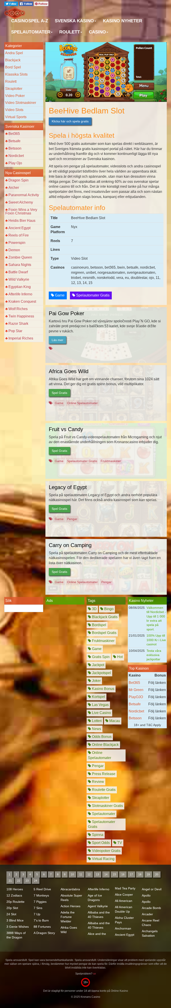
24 (35, 880)
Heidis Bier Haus (21, 220)
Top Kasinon (139, 668)
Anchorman (123, 928)
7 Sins (38, 908)
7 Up (37, 914)
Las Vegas (100, 705)
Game (59, 295)
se (94, 973)
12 (89, 874)
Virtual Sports (15, 117)
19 (148, 874)
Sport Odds (100, 843)
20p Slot (12, 908)
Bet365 (14, 134)
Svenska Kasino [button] (74, 20)
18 (139, 874)
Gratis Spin (100, 657)
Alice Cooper (124, 894)
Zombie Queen (20, 257)
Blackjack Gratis (104, 617)
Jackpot (97, 665)
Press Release (103, 774)
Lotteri (96, 721)
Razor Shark (18, 323)
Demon (14, 250)
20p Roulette (15, 901)
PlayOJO (136, 697)
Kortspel (98, 697)
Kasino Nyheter (122, 20)
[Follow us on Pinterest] (41, 3)
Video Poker (15, 96)
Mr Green (136, 690)
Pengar (72, 519)
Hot (119, 657)
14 (106, 874)
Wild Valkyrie (18, 279)
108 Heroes (14, 889)
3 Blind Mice (15, 920)
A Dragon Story (44, 933)
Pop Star (15, 331)
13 (97, 874)
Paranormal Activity (23, 195)
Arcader (147, 914)
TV (119, 843)
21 (10, 880)
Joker (96, 681)
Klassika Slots (16, 74)
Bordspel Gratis (103, 633)
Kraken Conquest (22, 301)
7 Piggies (40, 901)
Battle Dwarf (18, 272)
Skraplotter (13, 89)
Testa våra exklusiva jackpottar (154, 655)
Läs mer (57, 340)
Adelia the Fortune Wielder (68, 917)
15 (114, 874)
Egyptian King (19, 287)
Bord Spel (13, 67)
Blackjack (12, 60)
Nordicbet (16, 156)
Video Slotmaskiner (20, 103)
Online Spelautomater (82, 403)
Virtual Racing (102, 859)
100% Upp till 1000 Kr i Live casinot (156, 640)
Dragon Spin (18, 180)
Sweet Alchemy (20, 202)
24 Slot (11, 914)
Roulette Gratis (103, 790)
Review (97, 782)
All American (123, 901)
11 (80, 874)
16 (122, 874)
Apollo (146, 895)
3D (94, 609)
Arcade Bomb (151, 908)
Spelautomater (103, 814)
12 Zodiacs (14, 895)
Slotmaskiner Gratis (107, 806)
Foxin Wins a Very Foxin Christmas (21, 211)
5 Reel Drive (42, 889)
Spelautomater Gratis (92, 295)
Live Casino (101, 713)
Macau (114, 721)
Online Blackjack (105, 745)
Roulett (10, 81)
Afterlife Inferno (20, 294)
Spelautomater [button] (30, 31)
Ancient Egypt (19, 228)
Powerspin (16, 243)
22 (18, 880)
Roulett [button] (69, 31)
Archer (13, 187)
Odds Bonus (101, 737)
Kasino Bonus (102, 689)
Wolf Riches (18, 309)
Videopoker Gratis (105, 851)
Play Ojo (15, 163)
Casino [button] (97, 31)
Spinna (97, 835)
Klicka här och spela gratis (70, 121)
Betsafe (14, 141)
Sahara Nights (19, 265)
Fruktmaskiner (111, 461)
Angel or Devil (151, 889)
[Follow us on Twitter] (11, 3)
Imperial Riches (20, 338)
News (96, 729)
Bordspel (98, 625)
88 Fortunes (42, 926)
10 (72, 874)
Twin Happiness (21, 316)
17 (131, 874)
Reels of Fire (18, 235)
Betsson (14, 148)
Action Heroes (70, 906)
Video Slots (14, 110)
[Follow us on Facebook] (26, 3)
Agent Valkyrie (98, 906)
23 (27, 880)
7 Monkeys (41, 895)
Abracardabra (70, 889)
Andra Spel (14, 53)
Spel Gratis (59, 393)
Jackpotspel (101, 673)
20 (156, 874)
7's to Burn (41, 920)
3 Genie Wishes (17, 926)
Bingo (108, 609)
